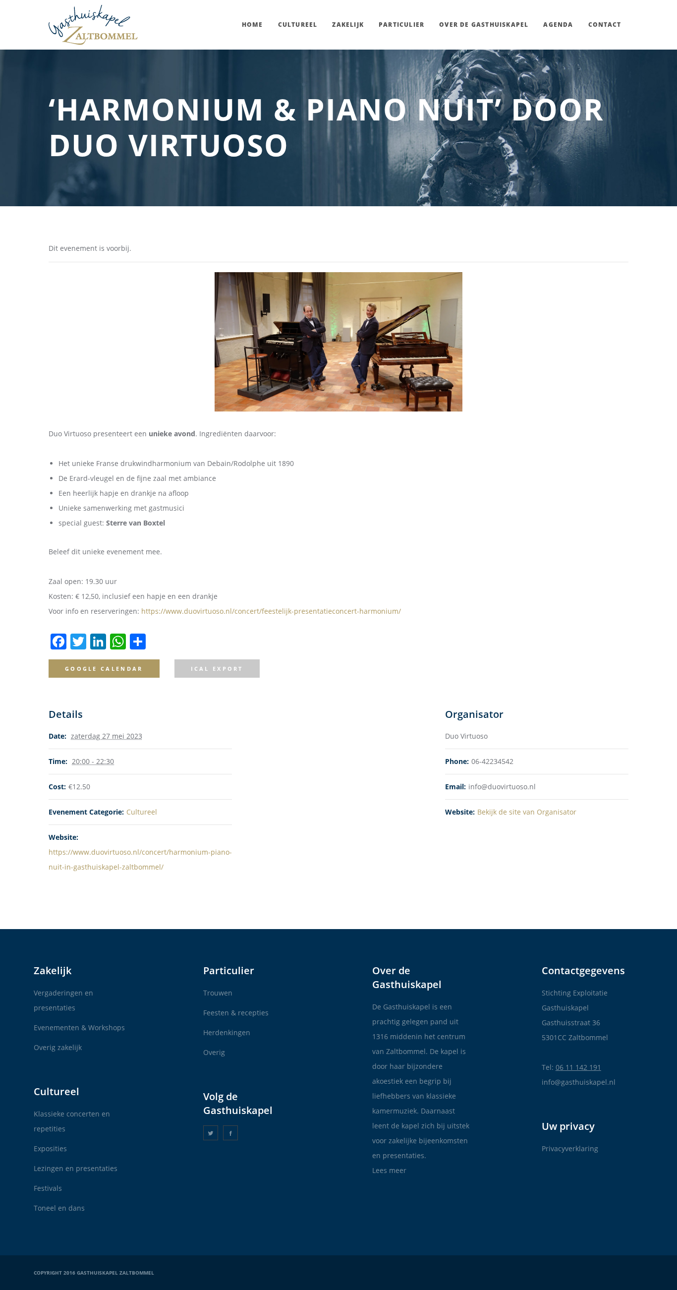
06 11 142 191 (578, 1067)
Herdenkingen (226, 1032)
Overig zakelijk (58, 1047)
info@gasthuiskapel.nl (579, 1082)
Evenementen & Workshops (79, 1027)
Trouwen (217, 992)
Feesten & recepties (236, 1012)
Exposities (50, 1148)
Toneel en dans (59, 1208)
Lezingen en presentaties (75, 1168)
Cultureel (141, 812)
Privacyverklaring (570, 1148)
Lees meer (389, 1170)
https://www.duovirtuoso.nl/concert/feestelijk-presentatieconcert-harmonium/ (271, 611)
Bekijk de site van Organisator (526, 812)
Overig (214, 1052)
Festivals (48, 1188)
